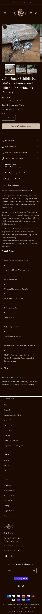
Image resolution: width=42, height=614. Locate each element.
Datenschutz (8, 425)
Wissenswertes (9, 490)
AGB (5, 405)
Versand (12, 101)
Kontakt (7, 460)
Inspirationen (9, 511)
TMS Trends (11, 604)
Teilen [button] (6, 368)
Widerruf (7, 420)
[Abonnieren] (33, 570)
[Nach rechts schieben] (40, 70)
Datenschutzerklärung (16, 608)
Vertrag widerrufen (11, 441)
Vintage (7, 505)
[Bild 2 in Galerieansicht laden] (21, 69)
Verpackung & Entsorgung (13, 446)
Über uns (7, 435)
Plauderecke (8, 516)
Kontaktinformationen (17, 611)
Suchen (6, 465)
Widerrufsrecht (34, 604)
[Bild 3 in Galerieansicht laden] (32, 69)
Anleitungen (8, 485)
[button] (4, 13)
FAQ (5, 470)
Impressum (8, 430)
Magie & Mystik (9, 495)
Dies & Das (8, 500)
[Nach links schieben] (2, 70)
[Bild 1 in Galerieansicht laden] (10, 69)
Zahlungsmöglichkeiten (12, 415)
